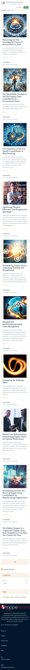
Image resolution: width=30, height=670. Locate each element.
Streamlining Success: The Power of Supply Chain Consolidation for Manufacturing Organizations (15, 494)
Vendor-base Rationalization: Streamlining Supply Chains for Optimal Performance (15, 436)
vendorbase (23, 597)
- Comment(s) (14, 64)
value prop (17, 597)
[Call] (2, 657)
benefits (12, 597)
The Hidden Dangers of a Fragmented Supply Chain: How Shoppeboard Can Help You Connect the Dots (15, 531)
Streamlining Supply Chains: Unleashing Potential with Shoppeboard (15, 267)
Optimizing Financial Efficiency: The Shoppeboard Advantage (15, 209)
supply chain (6, 597)
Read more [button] (5, 57)
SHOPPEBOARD (6, 62)
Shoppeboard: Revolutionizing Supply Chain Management (12, 324)
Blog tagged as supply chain (7, 10)
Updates (5, 583)
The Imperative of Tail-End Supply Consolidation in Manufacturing (14, 151)
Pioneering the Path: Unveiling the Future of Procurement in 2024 (12, 42)
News (4, 580)
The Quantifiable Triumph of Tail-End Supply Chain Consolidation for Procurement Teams (15, 97)
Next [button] (15, 562)
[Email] (2, 665)
